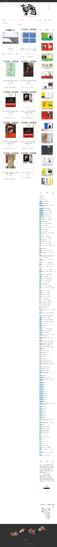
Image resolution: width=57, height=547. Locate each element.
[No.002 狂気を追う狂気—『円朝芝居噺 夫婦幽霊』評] (10, 160)
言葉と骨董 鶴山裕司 (44, 426)
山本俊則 (41, 481)
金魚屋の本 (41, 195)
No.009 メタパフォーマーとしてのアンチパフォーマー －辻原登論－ (28, 50)
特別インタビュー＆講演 (46, 212)
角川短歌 (42, 410)
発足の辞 (3, 1)
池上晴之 (51, 464)
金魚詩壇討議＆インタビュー (46, 214)
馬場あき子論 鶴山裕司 (45, 366)
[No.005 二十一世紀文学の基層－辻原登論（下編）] (28, 99)
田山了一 (41, 475)
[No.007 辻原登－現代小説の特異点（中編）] (28, 68)
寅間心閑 (41, 476)
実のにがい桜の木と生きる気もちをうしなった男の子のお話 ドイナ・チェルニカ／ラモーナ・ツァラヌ (47, 256)
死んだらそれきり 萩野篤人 (46, 330)
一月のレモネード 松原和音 (45, 237)
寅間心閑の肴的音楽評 (44, 430)
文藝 (42, 390)
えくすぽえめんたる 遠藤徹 (46, 278)
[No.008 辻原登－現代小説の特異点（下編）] (10, 68)
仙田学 (51, 470)
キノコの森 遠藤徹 (44, 276)
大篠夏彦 (47, 466)
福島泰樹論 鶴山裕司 (44, 368)
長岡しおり (45, 476)
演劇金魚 (42, 424)
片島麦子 (48, 467)
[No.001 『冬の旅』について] (28, 160)
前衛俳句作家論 (43, 352)
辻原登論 (42, 348)
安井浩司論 (42, 358)
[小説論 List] (10, 36)
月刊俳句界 (43, 408)
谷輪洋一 (48, 473)
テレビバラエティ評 (44, 435)
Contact (7, 1)
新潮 (42, 384)
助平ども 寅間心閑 (44, 229)
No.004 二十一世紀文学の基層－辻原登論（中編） (10, 142)
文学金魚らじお (42, 197)
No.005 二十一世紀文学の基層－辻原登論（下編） (28, 111)
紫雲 (45, 470)
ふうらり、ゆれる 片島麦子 (45, 243)
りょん (52, 481)
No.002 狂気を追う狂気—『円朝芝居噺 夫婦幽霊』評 (10, 173)
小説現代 (43, 399)
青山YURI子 (47, 464)
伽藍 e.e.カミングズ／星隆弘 (46, 250)
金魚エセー (43, 327)
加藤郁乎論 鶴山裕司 (44, 370)
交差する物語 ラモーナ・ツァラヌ (47, 325)
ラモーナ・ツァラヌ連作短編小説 (46, 262)
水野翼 (44, 479)
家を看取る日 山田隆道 (45, 294)
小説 (41, 439)
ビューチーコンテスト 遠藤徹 (46, 269)
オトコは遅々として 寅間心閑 (46, 227)
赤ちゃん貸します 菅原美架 (45, 285)
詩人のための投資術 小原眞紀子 (46, 321)
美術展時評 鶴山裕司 (44, 428)
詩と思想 (42, 413)
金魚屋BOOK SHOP (25, 541)
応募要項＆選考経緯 (45, 208)
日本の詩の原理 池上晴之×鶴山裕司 (46, 315)
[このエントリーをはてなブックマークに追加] (47, 486)
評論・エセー (43, 443)
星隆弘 (44, 478)
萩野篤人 (49, 476)
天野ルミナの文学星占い (45, 455)
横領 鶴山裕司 (43, 248)
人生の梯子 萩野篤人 (45, 332)
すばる (43, 388)
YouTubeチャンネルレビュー (45, 437)
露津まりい (49, 475)
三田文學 (43, 391)
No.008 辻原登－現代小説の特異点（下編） (10, 81)
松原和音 (51, 478)
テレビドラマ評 (43, 434)
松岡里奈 (47, 478)
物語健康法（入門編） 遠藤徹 (46, 274)
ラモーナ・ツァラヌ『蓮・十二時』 (47, 264)
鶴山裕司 (45, 475)
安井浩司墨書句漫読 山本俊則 (46, 362)
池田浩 (41, 466)
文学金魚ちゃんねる (42, 199)
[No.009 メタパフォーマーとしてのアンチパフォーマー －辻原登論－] (28, 36)
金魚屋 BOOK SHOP (5, 23)
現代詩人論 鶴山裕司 (44, 350)
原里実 (41, 478)
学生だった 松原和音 (44, 236)
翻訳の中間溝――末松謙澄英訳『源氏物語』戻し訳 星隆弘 (46, 344)
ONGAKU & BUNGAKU (44, 432)
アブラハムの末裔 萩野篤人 (46, 329)
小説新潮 (43, 395)
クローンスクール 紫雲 (45, 282)
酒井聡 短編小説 (43, 239)
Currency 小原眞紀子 (44, 298)
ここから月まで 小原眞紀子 (45, 300)
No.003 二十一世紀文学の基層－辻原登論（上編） (28, 142)
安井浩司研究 (43, 356)
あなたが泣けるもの (44, 323)
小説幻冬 (43, 401)
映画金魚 (42, 417)
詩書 (41, 441)
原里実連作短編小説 (44, 221)
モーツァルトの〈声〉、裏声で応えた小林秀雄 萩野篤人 (46, 335)
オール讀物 (44, 393)
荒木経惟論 (43, 375)
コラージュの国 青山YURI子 (45, 223)
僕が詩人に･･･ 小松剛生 (45, 290)
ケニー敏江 (41, 469)
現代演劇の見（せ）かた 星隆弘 (46, 422)
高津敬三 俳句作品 (43, 307)
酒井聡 (49, 469)
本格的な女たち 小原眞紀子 (45, 219)
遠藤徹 (44, 466)
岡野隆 (41, 467)
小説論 (11, 46)
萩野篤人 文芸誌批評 (45, 377)
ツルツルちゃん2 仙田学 (45, 296)
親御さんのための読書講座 (45, 447)
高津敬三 (45, 472)
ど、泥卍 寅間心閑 (44, 225)
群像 (42, 386)
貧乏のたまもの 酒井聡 (45, 317)
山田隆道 (52, 479)
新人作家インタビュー (45, 216)
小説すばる (44, 397)
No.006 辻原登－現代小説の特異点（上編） (10, 111)
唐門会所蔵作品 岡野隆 (45, 360)
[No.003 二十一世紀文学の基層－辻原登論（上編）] (28, 129)
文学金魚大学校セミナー (45, 201)
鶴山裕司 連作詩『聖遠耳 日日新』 (46, 302)
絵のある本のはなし (44, 445)
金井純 (52, 467)
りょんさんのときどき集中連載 (46, 319)
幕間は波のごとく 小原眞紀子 (46, 217)
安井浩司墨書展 (44, 203)
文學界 (43, 382)
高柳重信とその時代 (44, 354)
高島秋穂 (41, 472)
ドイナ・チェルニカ (43, 473)
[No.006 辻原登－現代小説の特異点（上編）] (10, 99)
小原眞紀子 (45, 467)
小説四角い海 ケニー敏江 (45, 241)
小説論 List (10, 48)
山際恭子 (48, 479)
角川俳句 (42, 406)
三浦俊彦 (41, 479)
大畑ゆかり (52, 466)
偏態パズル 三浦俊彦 (44, 292)
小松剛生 (45, 469)
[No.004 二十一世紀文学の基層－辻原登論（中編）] (10, 129)
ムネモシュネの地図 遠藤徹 (45, 280)
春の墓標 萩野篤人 (44, 283)
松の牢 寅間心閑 (44, 231)
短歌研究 (42, 412)
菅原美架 (48, 470)
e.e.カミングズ (42, 464)
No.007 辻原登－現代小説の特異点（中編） (28, 81)
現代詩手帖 (43, 415)
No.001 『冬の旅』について (28, 172)
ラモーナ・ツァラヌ (46, 481)
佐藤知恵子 (41, 470)
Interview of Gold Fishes (45, 210)
